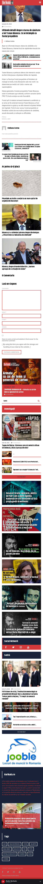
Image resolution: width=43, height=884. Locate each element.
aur (4, 844)
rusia (30, 854)
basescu (4, 119)
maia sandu (6, 849)
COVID (25, 844)
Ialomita (33, 844)
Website (4, 327)
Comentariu (5, 288)
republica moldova (9, 854)
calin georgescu (14, 844)
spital (8, 119)
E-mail (4, 319)
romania (22, 854)
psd (24, 849)
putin (30, 849)
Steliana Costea (10, 41)
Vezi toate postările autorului (10, 134)
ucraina (5, 859)
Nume (4, 312)
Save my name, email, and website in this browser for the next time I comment (20, 339)
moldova (17, 849)
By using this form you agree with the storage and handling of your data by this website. (20, 345)
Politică (4, 117)
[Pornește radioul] (3, 881)
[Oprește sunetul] (40, 881)
